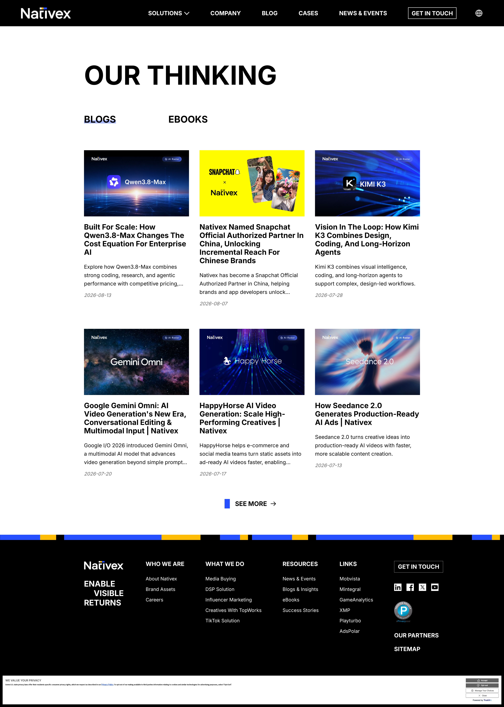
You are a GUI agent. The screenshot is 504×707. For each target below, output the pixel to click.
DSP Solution (219, 589)
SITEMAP (407, 649)
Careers (154, 600)
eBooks (291, 600)
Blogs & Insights (300, 589)
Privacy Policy (107, 684)
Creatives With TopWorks (233, 610)
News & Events (299, 579)
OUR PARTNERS (416, 635)
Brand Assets (160, 589)
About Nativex (161, 579)
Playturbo (350, 620)
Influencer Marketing (228, 600)
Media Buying (220, 579)
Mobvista (350, 579)
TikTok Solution (222, 620)
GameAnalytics (356, 600)
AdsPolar (350, 631)
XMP (345, 610)
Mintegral (350, 589)
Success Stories (301, 610)
